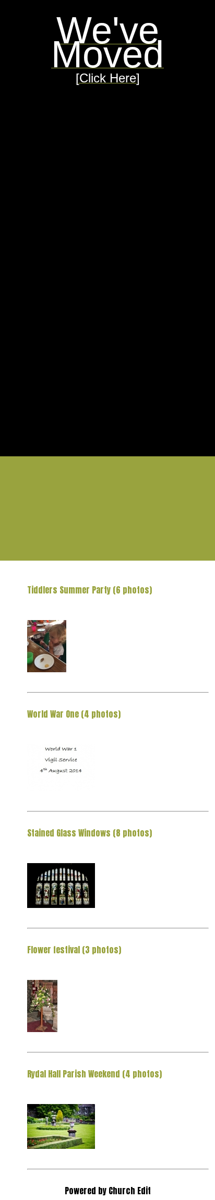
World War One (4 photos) (74, 714)
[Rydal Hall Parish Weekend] (61, 1145)
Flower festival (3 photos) (74, 949)
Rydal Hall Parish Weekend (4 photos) (94, 1074)
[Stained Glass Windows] (61, 904)
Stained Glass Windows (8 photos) (89, 833)
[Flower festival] (42, 1028)
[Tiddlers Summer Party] (46, 668)
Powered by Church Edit (108, 1190)
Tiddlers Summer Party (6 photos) (89, 590)
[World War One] (61, 787)
